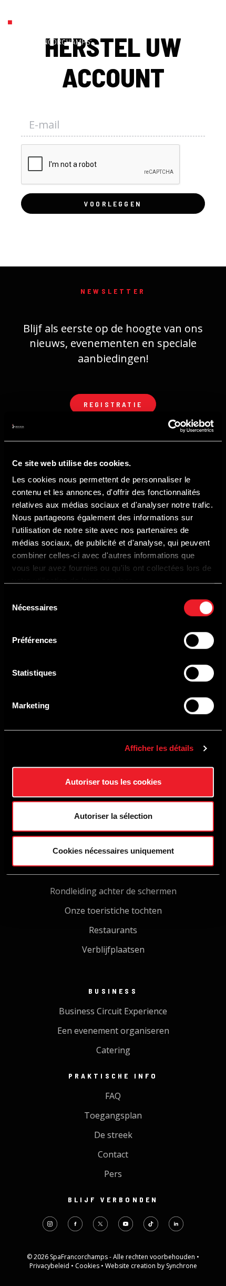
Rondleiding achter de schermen (113, 891)
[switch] (199, 640)
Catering (113, 1050)
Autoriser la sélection (113, 816)
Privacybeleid (50, 1265)
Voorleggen (113, 203)
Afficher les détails (159, 748)
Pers (113, 1174)
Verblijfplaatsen (113, 949)
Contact (113, 1154)
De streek (113, 1135)
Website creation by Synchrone (151, 1265)
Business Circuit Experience (113, 1011)
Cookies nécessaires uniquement (113, 850)
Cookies (88, 1265)
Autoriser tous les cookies (113, 781)
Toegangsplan (113, 1115)
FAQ (113, 1096)
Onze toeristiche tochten (113, 910)
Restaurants (113, 930)
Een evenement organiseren (113, 1030)
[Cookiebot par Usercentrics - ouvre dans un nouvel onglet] (168, 426)
